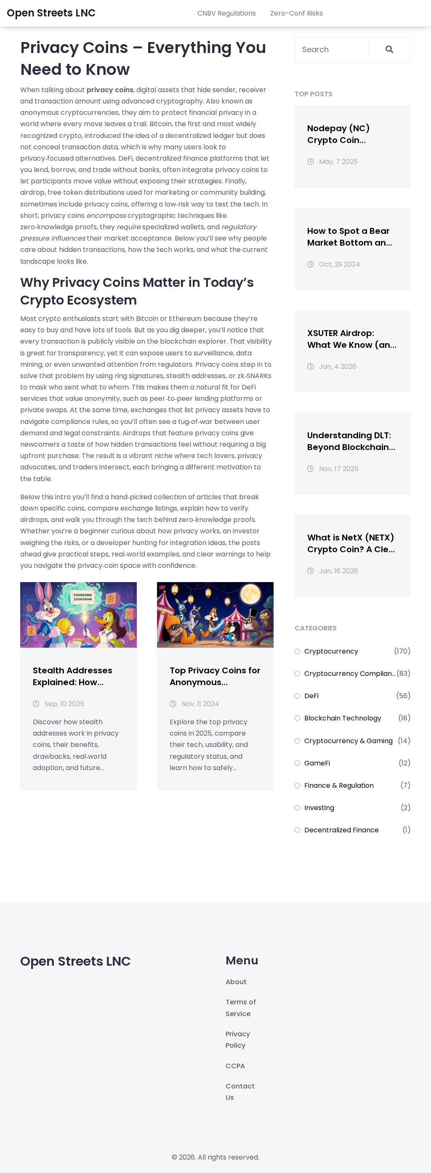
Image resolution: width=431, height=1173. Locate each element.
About (236, 982)
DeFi (311, 696)
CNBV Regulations (226, 13)
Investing (319, 808)
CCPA (235, 1066)
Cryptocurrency (331, 651)
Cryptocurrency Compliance (350, 673)
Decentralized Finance (341, 830)
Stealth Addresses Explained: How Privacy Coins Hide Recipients (72, 676)
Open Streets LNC (51, 13)
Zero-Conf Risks (296, 13)
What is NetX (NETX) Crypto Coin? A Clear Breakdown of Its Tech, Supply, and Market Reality (352, 543)
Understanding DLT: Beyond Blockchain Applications (349, 441)
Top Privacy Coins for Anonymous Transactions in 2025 (215, 676)
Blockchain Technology (342, 718)
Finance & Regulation (339, 785)
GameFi (317, 763)
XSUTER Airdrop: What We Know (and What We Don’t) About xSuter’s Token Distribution (351, 339)
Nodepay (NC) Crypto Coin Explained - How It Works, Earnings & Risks (345, 134)
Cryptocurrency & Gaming (348, 741)
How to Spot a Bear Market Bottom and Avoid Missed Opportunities (349, 237)
